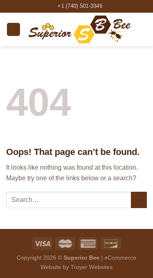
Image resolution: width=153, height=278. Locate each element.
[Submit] (139, 200)
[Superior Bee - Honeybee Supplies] (80, 29)
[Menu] (13, 29)
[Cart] (143, 29)
